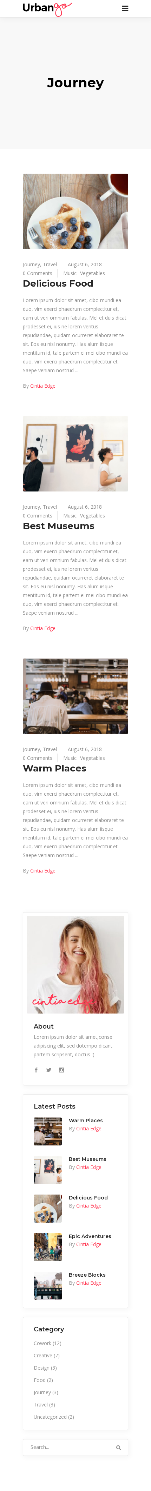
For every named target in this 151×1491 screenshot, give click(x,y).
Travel (50, 264)
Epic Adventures (90, 1236)
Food (40, 1380)
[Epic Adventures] (48, 1247)
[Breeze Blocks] (48, 1286)
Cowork (42, 1343)
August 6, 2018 (85, 264)
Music (70, 273)
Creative (43, 1355)
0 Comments (37, 273)
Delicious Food (58, 283)
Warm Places (54, 768)
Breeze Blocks (87, 1275)
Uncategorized (50, 1416)
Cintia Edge (42, 385)
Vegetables (92, 273)
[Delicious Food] (75, 211)
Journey (31, 264)
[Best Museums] (75, 454)
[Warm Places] (75, 696)
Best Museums (58, 525)
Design (42, 1367)
